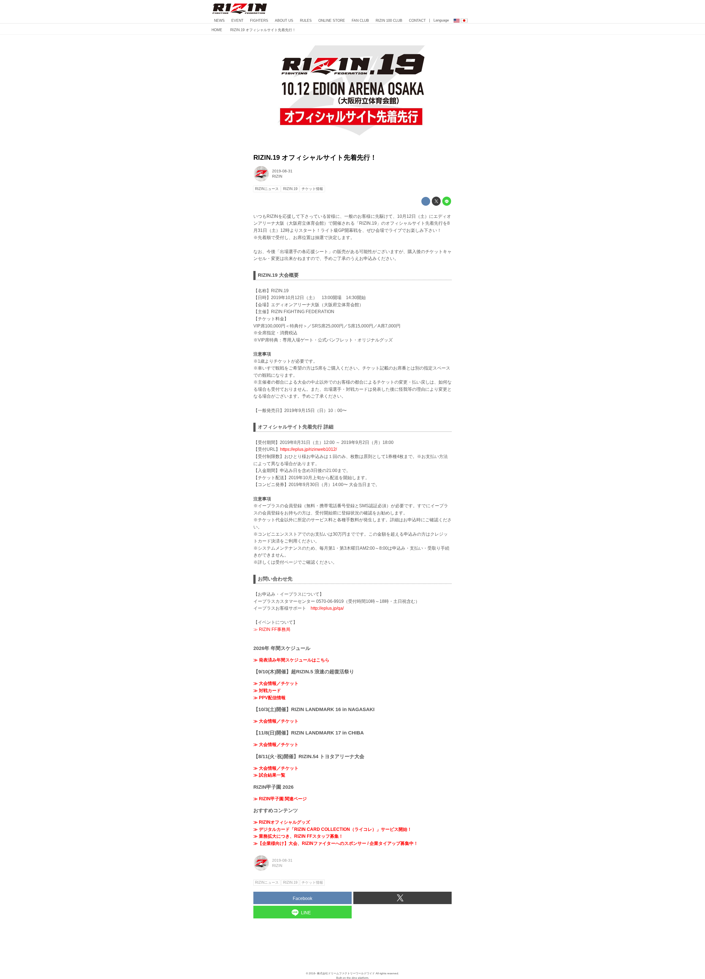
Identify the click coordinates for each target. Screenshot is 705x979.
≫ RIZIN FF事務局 (271, 629)
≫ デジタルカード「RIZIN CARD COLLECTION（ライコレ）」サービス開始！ (332, 829)
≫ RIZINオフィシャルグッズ (281, 822)
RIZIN (277, 176)
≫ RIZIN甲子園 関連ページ (280, 798)
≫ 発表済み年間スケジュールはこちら (291, 660)
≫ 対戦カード (267, 690)
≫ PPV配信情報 (269, 697)
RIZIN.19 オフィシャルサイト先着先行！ (315, 157)
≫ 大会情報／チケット (276, 683)
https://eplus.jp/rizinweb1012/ (308, 449)
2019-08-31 (282, 171)
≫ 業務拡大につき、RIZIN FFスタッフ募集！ (298, 836)
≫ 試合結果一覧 (269, 775)
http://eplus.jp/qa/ (327, 608)
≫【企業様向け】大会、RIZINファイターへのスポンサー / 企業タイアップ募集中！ (335, 843)
